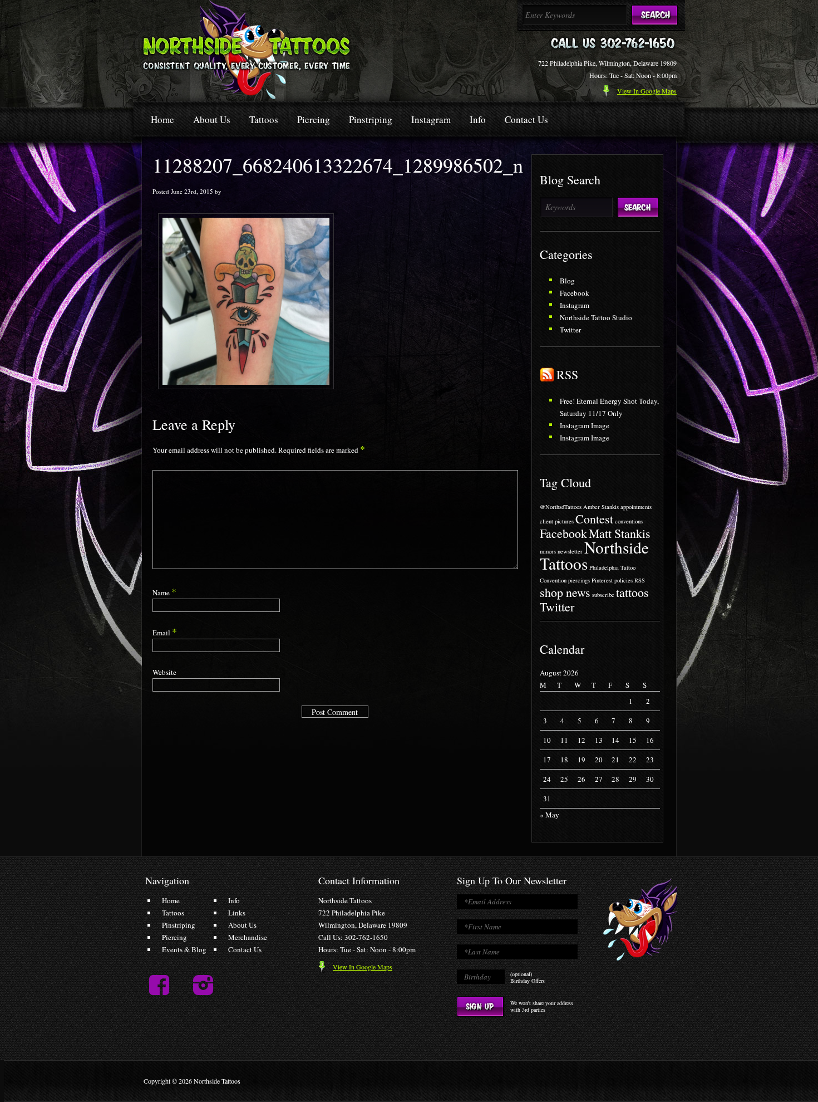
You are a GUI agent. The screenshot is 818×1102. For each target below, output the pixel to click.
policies (623, 580)
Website (164, 672)
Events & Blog (184, 949)
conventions (629, 521)
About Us (211, 119)
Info (478, 119)
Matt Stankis (620, 533)
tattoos (632, 592)
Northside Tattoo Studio (596, 317)
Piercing (313, 119)
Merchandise (247, 937)
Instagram (431, 119)
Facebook (574, 293)
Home (162, 119)
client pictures (557, 521)
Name (164, 592)
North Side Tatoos (246, 49)
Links (236, 913)
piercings (579, 580)
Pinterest (602, 580)
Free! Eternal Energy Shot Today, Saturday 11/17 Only (609, 407)
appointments (636, 507)
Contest (594, 519)
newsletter (570, 551)
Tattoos (263, 119)
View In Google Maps (362, 966)
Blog (567, 281)
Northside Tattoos (594, 555)
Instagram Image (584, 425)
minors (548, 551)
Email (164, 633)
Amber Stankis (601, 507)
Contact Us (526, 119)
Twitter (570, 330)
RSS (567, 374)
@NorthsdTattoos (561, 507)
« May (549, 815)
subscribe (603, 595)
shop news (565, 592)
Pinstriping (370, 119)
